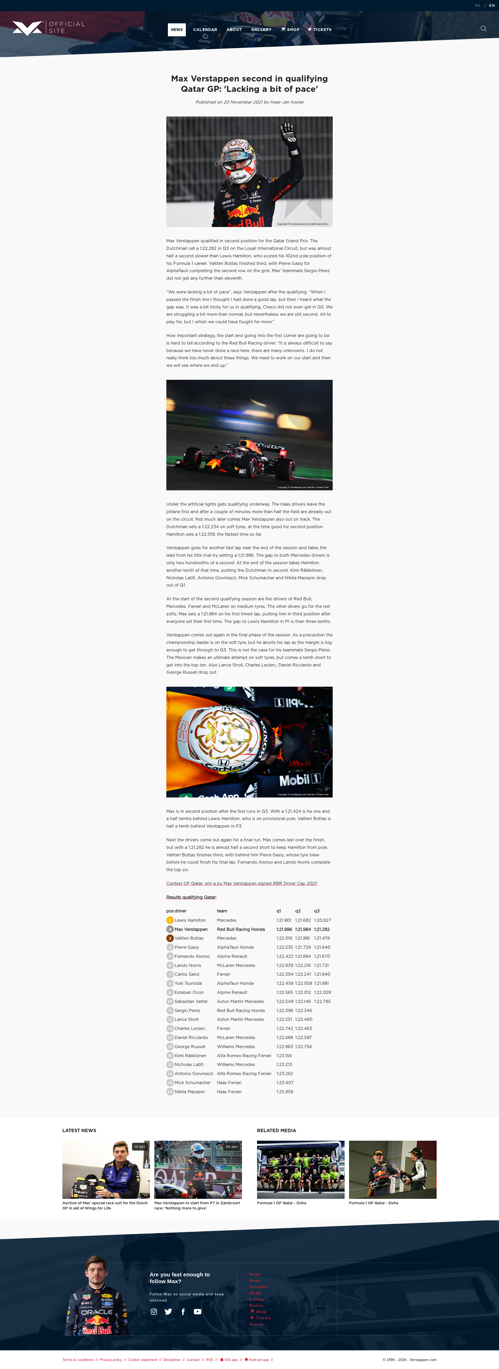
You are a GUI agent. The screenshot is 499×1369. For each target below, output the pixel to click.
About (234, 30)
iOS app (231, 1360)
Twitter (168, 1312)
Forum (256, 1305)
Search (484, 30)
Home (255, 1274)
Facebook (183, 1312)
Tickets (323, 30)
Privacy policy (111, 1360)
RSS (209, 1360)
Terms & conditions (78, 1360)
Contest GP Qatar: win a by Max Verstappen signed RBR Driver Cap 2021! (241, 884)
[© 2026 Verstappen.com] (249, 171)
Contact (193, 1360)
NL (478, 6)
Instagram (154, 1312)
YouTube (197, 1312)
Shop (293, 30)
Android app (259, 1360)
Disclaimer (172, 1360)
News (177, 30)
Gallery (261, 30)
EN (492, 6)
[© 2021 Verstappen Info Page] (249, 435)
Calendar (205, 30)
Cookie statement (142, 1360)
